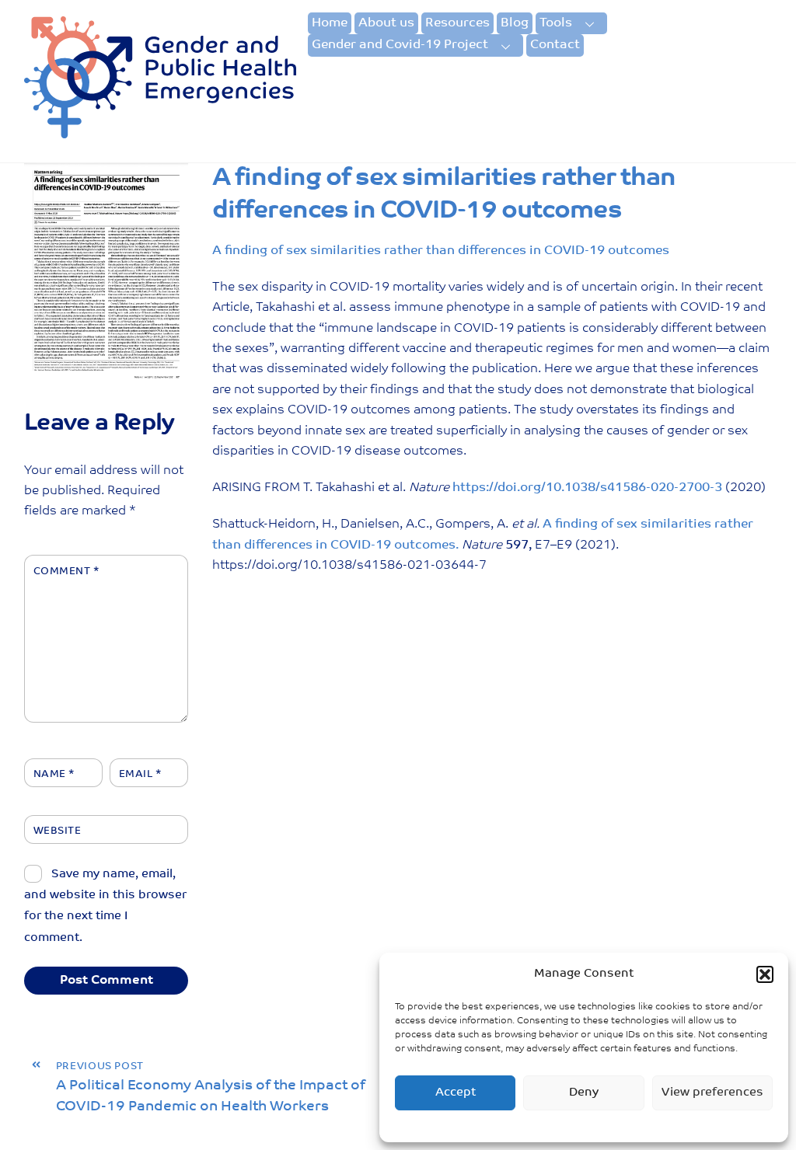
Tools (555, 23)
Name (54, 774)
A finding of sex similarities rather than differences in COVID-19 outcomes (440, 251)
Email (140, 774)
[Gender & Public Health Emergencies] (160, 133)
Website (57, 831)
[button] (765, 974)
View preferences (712, 1093)
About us (386, 23)
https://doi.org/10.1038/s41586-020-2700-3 (587, 488)
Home (329, 23)
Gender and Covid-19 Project (400, 45)
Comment (66, 571)
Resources (457, 23)
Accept (455, 1093)
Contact (555, 45)
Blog (515, 23)
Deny (584, 1093)
